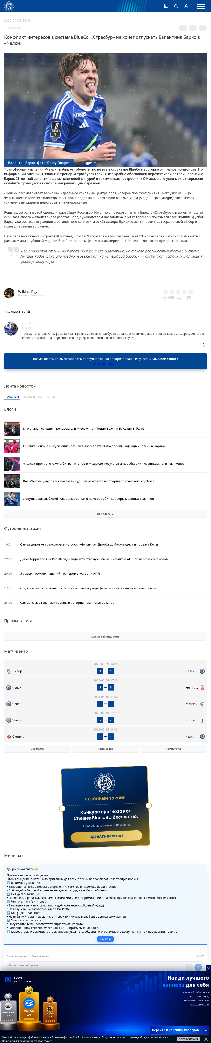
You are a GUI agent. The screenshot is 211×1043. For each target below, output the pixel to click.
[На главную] (9, 6)
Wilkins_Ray (27, 291)
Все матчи (38, 749)
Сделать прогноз (106, 836)
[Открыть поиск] (176, 6)
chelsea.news (38, 295)
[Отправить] (198, 967)
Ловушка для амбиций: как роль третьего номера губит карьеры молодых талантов (88, 498)
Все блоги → (105, 514)
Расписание (105, 749)
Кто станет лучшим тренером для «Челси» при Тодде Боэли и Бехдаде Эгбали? (83, 428)
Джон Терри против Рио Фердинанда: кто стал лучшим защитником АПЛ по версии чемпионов (94, 559)
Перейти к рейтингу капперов (179, 1030)
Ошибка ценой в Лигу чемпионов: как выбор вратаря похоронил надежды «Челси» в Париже (94, 446)
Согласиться (188, 1039)
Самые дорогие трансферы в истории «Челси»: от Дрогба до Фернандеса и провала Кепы (89, 544)
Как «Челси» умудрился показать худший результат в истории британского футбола (88, 481)
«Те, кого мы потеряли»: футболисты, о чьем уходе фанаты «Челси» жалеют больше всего (89, 588)
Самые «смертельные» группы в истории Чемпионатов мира (67, 602)
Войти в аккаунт (105, 364)
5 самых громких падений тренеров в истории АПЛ (60, 573)
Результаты (173, 749)
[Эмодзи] (189, 967)
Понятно (105, 938)
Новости (13, 28)
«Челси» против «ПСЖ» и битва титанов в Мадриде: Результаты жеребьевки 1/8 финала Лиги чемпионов (104, 463)
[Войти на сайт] (186, 6)
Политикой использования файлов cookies (27, 1041)
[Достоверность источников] (189, 297)
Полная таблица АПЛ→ (106, 636)
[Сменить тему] (166, 6)
